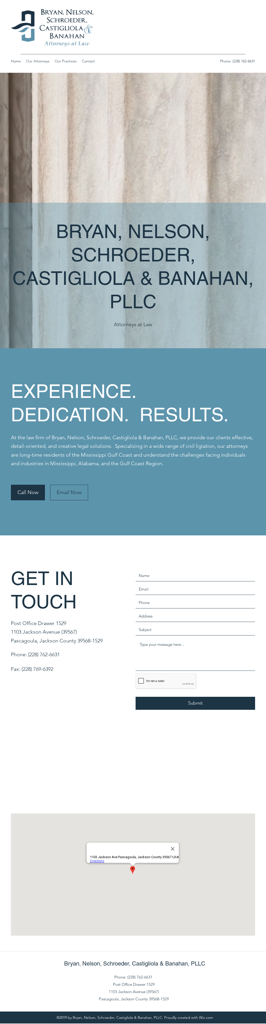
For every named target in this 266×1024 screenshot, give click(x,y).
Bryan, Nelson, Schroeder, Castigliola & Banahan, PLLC (134, 963)
